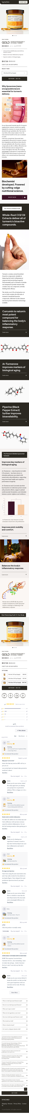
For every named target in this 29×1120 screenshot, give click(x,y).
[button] (14, 197)
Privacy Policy (17, 1103)
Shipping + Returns (7, 1103)
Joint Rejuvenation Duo (12, 861)
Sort (15, 736)
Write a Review (22, 731)
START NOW (23, 2)
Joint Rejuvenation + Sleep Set (14, 914)
